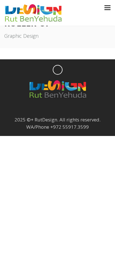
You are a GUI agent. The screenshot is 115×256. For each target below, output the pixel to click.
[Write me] (68, 108)
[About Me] (79, 108)
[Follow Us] (35, 108)
